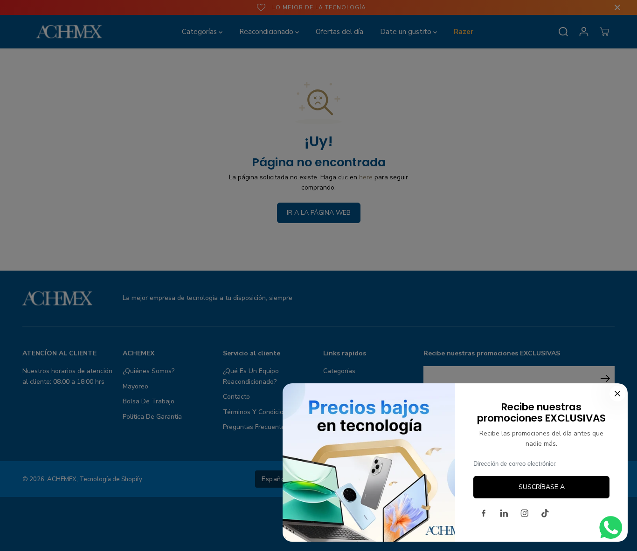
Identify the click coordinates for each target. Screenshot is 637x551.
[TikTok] (545, 513)
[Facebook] (483, 513)
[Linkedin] (504, 513)
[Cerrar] (617, 393)
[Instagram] (524, 513)
